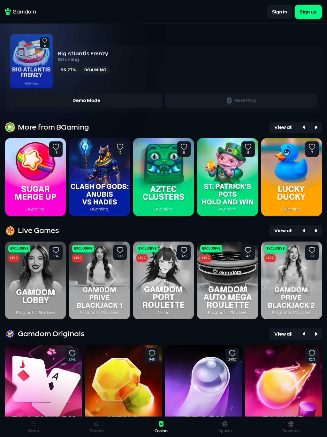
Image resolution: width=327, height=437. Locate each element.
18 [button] (55, 153)
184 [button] (55, 256)
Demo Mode (86, 100)
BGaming (68, 59)
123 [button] (184, 256)
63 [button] (312, 256)
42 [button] (248, 256)
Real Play (245, 100)
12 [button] (120, 153)
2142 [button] (72, 359)
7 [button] (312, 153)
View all (283, 127)
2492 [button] (232, 359)
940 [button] (152, 359)
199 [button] (120, 256)
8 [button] (184, 153)
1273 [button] (312, 359)
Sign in (279, 11)
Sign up (308, 11)
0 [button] (45, 46)
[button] (44, 41)
